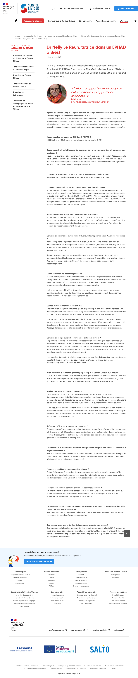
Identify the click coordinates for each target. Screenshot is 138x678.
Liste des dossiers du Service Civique (22, 85)
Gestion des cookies (94, 666)
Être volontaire (85, 21)
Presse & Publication (20, 577)
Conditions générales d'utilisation (27, 666)
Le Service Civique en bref (24, 595)
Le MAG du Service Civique (115, 571)
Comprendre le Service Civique (61, 21)
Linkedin (51, 577)
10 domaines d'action (57, 598)
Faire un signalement (37, 561)
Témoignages (115, 575)
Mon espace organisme (87, 601)
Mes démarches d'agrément (86, 598)
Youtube (51, 583)
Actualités (115, 577)
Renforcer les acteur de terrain (24, 603)
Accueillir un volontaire (106, 21)
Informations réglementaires (36, 669)
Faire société (24, 606)
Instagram (51, 580)
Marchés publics (56, 669)
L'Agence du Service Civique (20, 575)
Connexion (20, 580)
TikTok (51, 586)
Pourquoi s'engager (57, 595)
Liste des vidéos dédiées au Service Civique (23, 68)
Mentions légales (48, 666)
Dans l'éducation (118, 595)
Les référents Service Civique (24, 598)
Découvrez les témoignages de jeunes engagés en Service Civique (23, 104)
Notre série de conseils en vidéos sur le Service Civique (23, 58)
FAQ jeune (57, 603)
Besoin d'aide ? (20, 583)
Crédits (112, 669)
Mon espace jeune (57, 601)
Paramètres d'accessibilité (135, 21)
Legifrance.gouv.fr (81, 583)
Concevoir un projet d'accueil (87, 595)
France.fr (81, 575)
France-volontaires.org (81, 586)
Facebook (51, 575)
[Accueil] (16, 21)
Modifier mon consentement (114, 666)
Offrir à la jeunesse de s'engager (24, 601)
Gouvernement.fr (81, 580)
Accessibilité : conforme (98, 669)
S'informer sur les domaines (118, 603)
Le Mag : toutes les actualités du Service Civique (22, 47)
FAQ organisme (86, 603)
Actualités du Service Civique (22, 76)
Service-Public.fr (81, 577)
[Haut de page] (127, 533)
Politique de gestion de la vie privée (70, 666)
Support (83, 669)
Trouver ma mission (33, 21)
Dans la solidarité (118, 598)
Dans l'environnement (118, 601)
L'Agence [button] (124, 21)
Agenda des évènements (18, 93)
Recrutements (70, 669)
